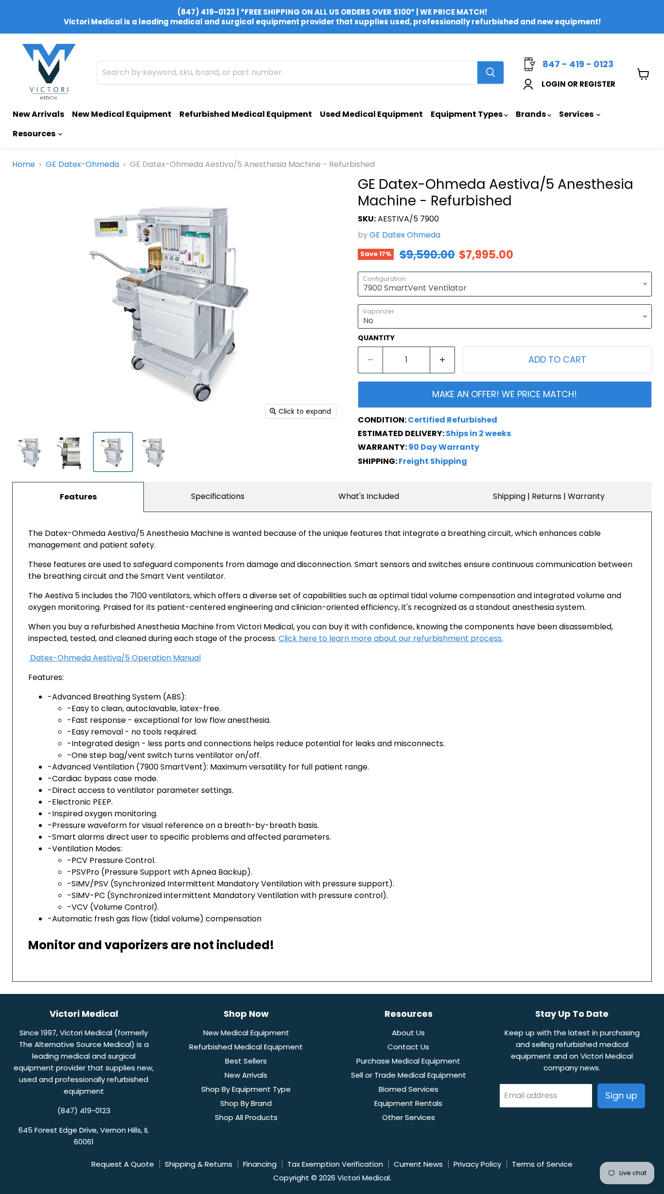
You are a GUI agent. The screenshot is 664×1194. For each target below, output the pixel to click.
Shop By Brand (246, 1103)
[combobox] (287, 72)
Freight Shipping (433, 461)
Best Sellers (246, 1061)
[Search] (490, 72)
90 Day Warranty (443, 447)
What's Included (368, 496)
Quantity (376, 338)
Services (577, 114)
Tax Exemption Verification (335, 1164)
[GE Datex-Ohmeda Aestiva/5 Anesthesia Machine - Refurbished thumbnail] (71, 452)
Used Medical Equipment (371, 114)
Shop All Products (246, 1117)
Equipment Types (467, 114)
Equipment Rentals (408, 1103)
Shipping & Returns (198, 1164)
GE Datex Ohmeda (404, 234)
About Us (408, 1033)
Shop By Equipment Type (246, 1089)
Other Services (408, 1117)
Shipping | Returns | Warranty (549, 496)
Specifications (218, 496)
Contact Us (408, 1047)
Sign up (621, 1095)
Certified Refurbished (452, 419)
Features (78, 496)
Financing (260, 1164)
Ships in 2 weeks (478, 433)
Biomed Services (408, 1089)
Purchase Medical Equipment (408, 1061)
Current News (418, 1164)
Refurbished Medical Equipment (245, 114)
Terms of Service (542, 1164)
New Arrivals (38, 114)
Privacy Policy (477, 1164)
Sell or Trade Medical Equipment (408, 1075)
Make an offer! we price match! (504, 394)
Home (23, 164)
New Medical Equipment (122, 114)
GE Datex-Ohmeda (82, 164)
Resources (35, 133)
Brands (531, 114)
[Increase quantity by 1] (442, 360)
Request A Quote (122, 1164)
